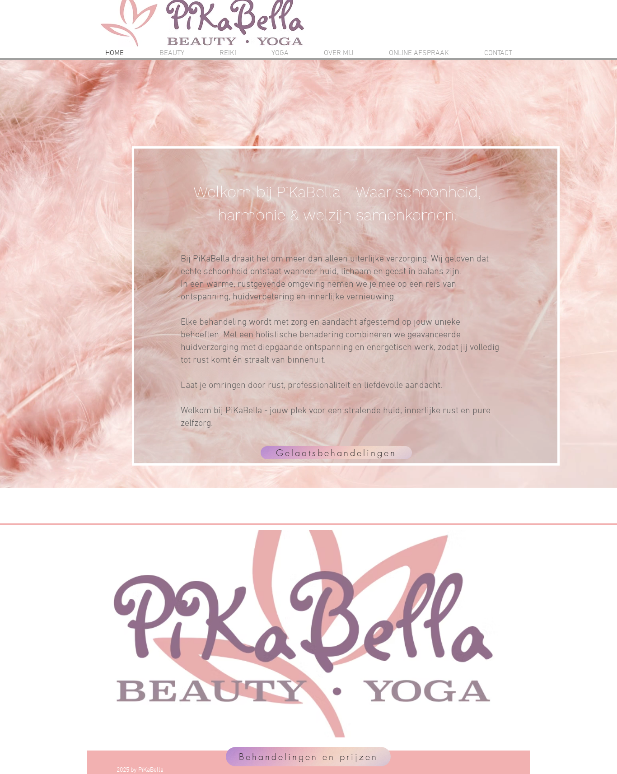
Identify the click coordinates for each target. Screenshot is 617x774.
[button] (301, 633)
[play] (485, 729)
